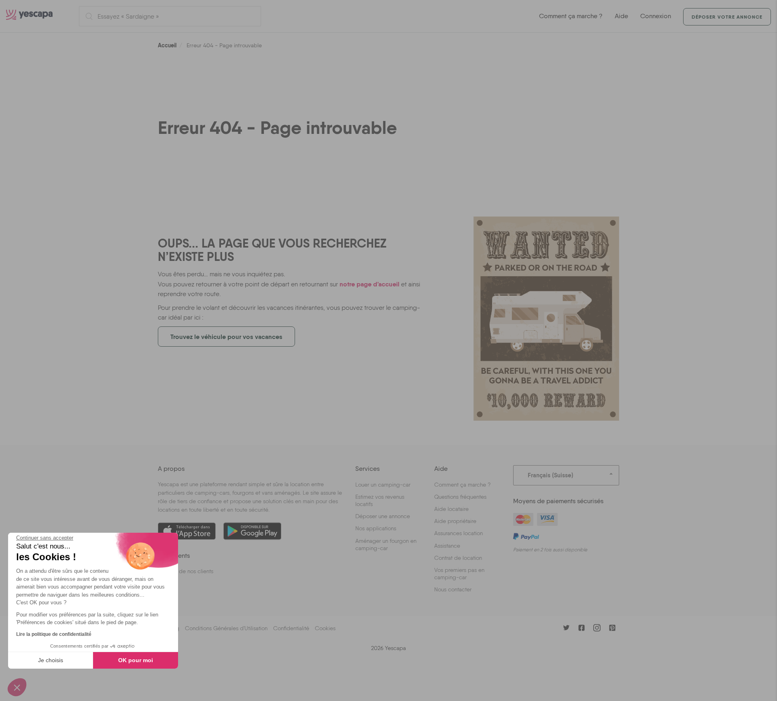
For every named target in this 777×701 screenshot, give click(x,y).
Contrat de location (458, 558)
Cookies (325, 628)
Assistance (447, 545)
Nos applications (375, 528)
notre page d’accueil (369, 284)
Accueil (167, 45)
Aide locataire (451, 509)
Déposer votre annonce (727, 17)
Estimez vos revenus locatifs (379, 500)
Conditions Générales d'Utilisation (226, 628)
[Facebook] (581, 627)
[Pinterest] (612, 627)
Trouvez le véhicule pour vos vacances (226, 336)
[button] (17, 687)
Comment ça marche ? (571, 16)
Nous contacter (452, 589)
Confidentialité (291, 628)
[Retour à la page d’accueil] (36, 16)
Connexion (655, 16)
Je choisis (50, 660)
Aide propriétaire (455, 521)
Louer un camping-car (382, 484)
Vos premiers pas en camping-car (459, 573)
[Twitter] (566, 627)
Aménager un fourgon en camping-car (385, 544)
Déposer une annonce (382, 516)
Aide (621, 16)
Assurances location (458, 533)
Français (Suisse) (550, 475)
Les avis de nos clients (185, 571)
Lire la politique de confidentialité (53, 634)
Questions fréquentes (460, 496)
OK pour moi (135, 660)
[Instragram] (597, 627)
